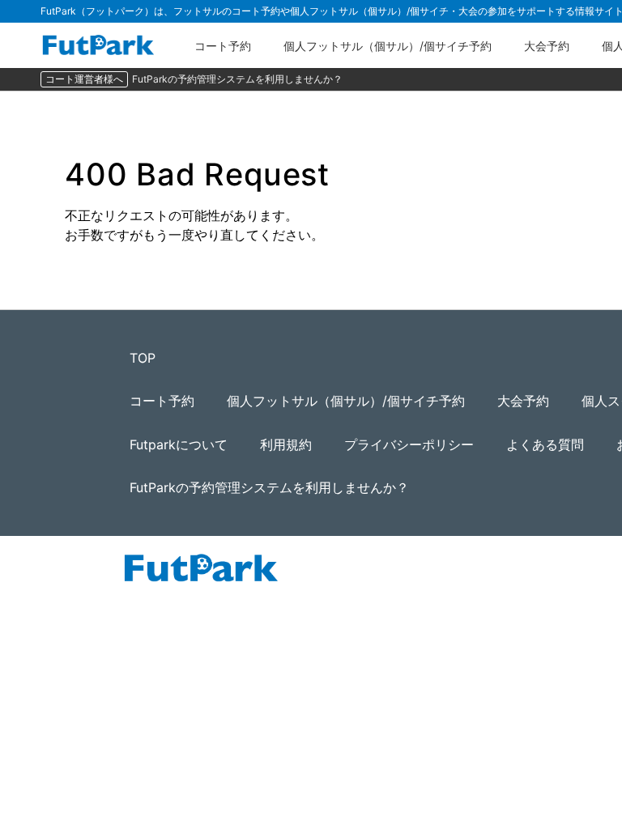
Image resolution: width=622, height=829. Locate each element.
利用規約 (286, 444)
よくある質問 (545, 444)
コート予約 (222, 46)
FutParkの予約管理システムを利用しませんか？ (237, 79)
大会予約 (546, 46)
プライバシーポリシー (409, 444)
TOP (143, 358)
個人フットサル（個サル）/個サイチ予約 (387, 46)
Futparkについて (179, 444)
